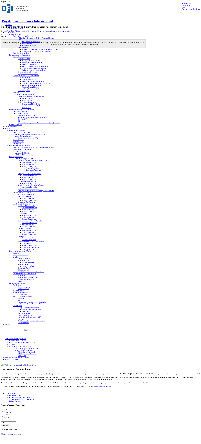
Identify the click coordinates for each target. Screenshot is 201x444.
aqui (62, 386)
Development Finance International (27, 21)
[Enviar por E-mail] (29, 365)
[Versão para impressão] (14, 365)
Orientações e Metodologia (45, 374)
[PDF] (3, 365)
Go (26, 330)
